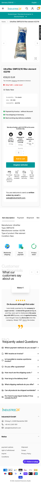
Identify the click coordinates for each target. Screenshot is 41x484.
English (34, 2)
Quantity (20, 148)
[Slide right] (37, 43)
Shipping (14, 80)
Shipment (30, 218)
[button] (3, 8)
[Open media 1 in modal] (20, 43)
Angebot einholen (20, 165)
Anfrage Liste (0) (40, 33)
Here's (24, 320)
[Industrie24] (11, 411)
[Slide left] (4, 43)
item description (8, 218)
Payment (20, 218)
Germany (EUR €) (7, 2)
